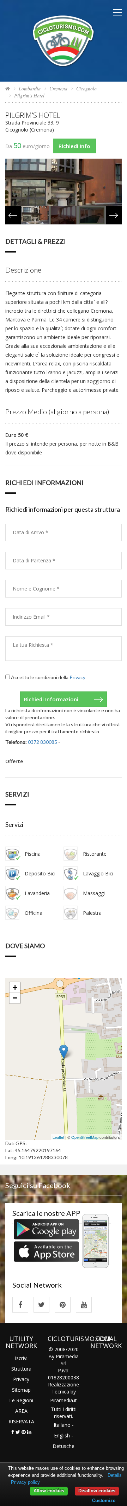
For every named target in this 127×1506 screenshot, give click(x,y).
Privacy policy (25, 1482)
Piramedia (61, 1400)
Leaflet (58, 1137)
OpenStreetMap (84, 1137)
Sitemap (21, 1389)
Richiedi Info (74, 145)
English (62, 1435)
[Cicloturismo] (63, 40)
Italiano (62, 1425)
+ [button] (15, 987)
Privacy (77, 677)
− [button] (15, 998)
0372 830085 (42, 742)
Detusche (63, 1446)
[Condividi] (12, 1432)
